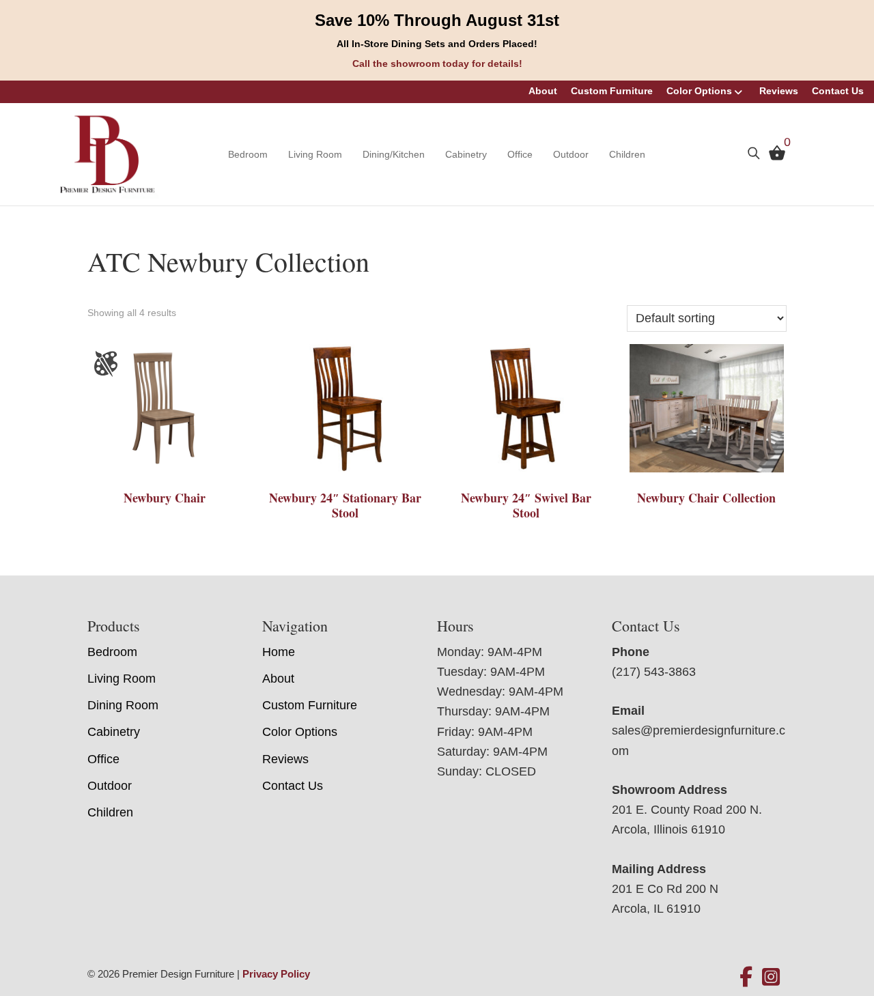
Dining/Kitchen (394, 154)
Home (278, 652)
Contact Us (838, 90)
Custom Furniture (612, 90)
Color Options (699, 90)
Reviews (778, 90)
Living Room (315, 154)
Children (627, 154)
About (542, 90)
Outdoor (571, 154)
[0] (773, 155)
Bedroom (248, 154)
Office (520, 154)
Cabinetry (466, 154)
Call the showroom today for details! (437, 63)
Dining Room (122, 705)
